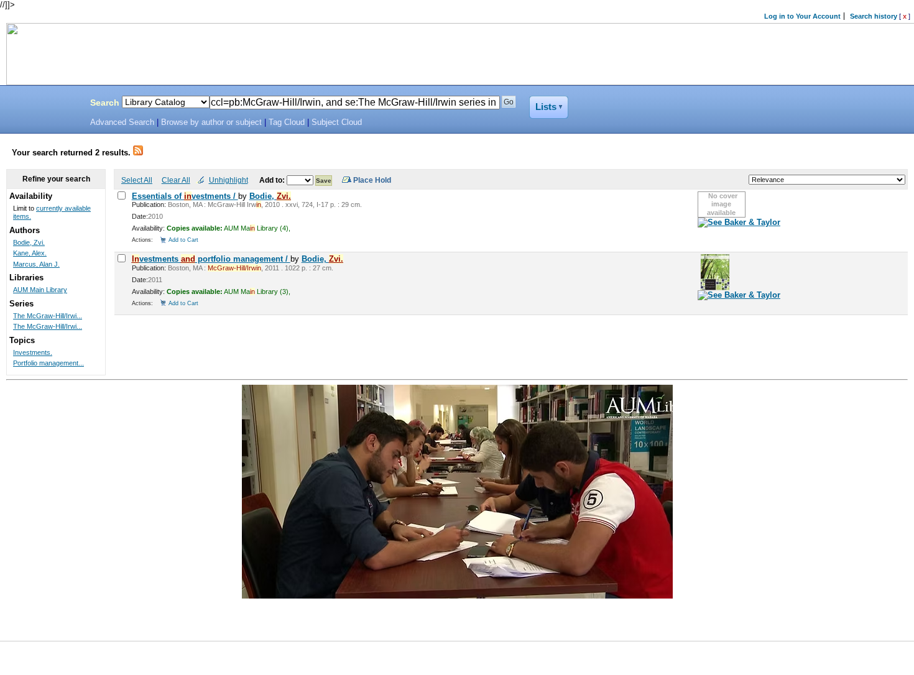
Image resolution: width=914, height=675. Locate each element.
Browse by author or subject (211, 122)
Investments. (32, 352)
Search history (873, 16)
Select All (136, 180)
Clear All (176, 180)
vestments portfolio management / (211, 259)
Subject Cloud (337, 122)
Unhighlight (228, 180)
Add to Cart (183, 239)
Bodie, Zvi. (29, 242)
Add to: (273, 180)
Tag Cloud (287, 122)
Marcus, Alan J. (36, 264)
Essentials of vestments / (185, 196)
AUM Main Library (40, 289)
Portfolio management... (48, 363)
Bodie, (270, 196)
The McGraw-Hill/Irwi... (47, 315)
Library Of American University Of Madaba (41, 104)
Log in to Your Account (802, 16)
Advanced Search (122, 122)
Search (104, 103)
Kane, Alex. (30, 253)
